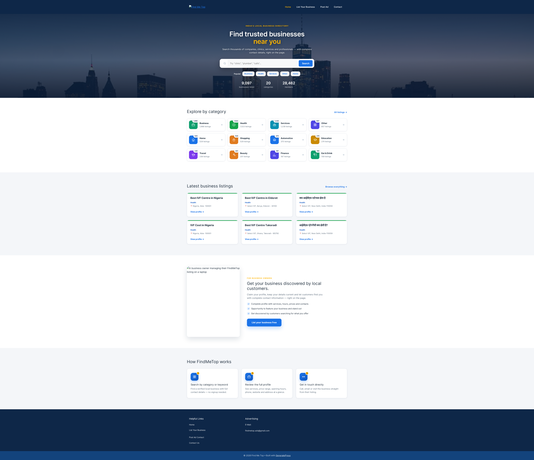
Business (248, 74)
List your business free (264, 322)
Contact (338, 7)
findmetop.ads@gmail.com (257, 430)
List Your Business (305, 7)
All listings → (340, 112)
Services (273, 74)
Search (305, 63)
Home (288, 7)
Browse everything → (336, 186)
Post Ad (324, 7)
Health (261, 74)
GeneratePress (283, 455)
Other (284, 74)
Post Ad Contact (196, 437)
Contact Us (194, 443)
